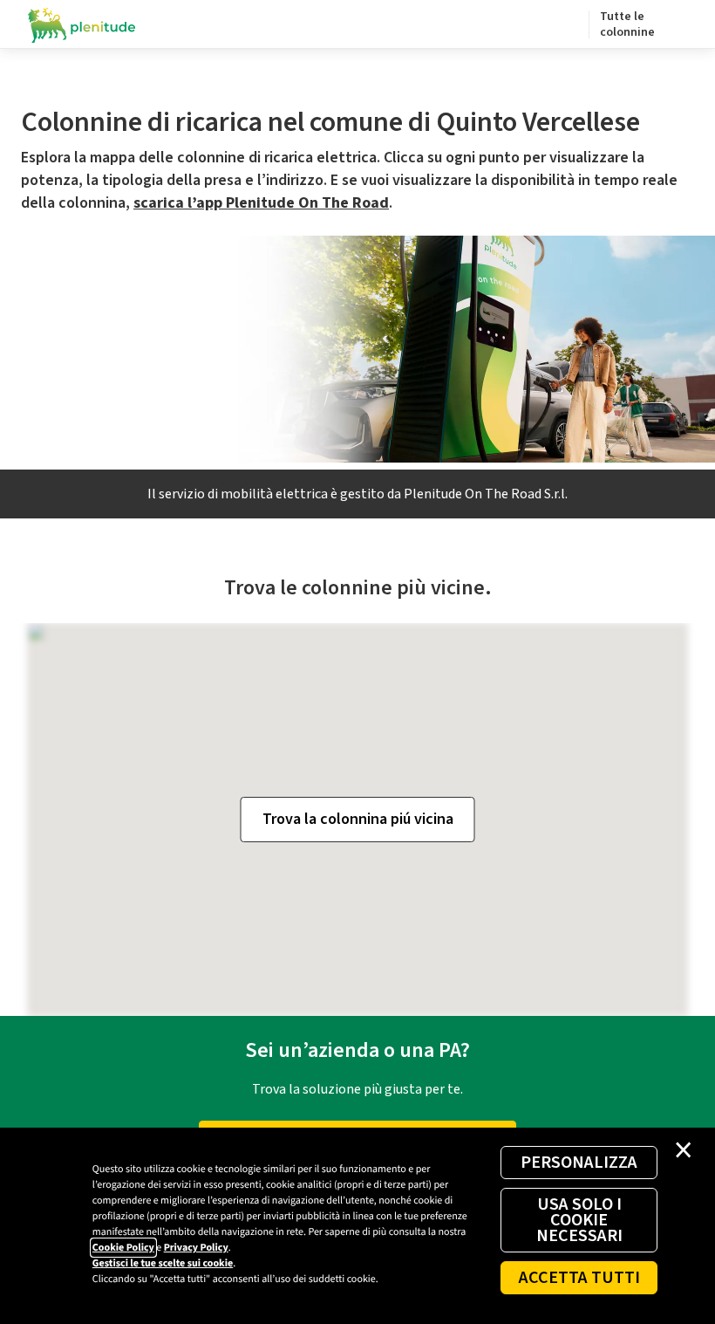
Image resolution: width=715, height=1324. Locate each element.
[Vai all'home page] (82, 24)
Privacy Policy (196, 1247)
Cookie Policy (123, 1247)
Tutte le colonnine (627, 24)
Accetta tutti (579, 1278)
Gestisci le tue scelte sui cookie (162, 1263)
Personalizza (579, 1162)
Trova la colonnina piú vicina (357, 819)
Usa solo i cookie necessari (579, 1220)
